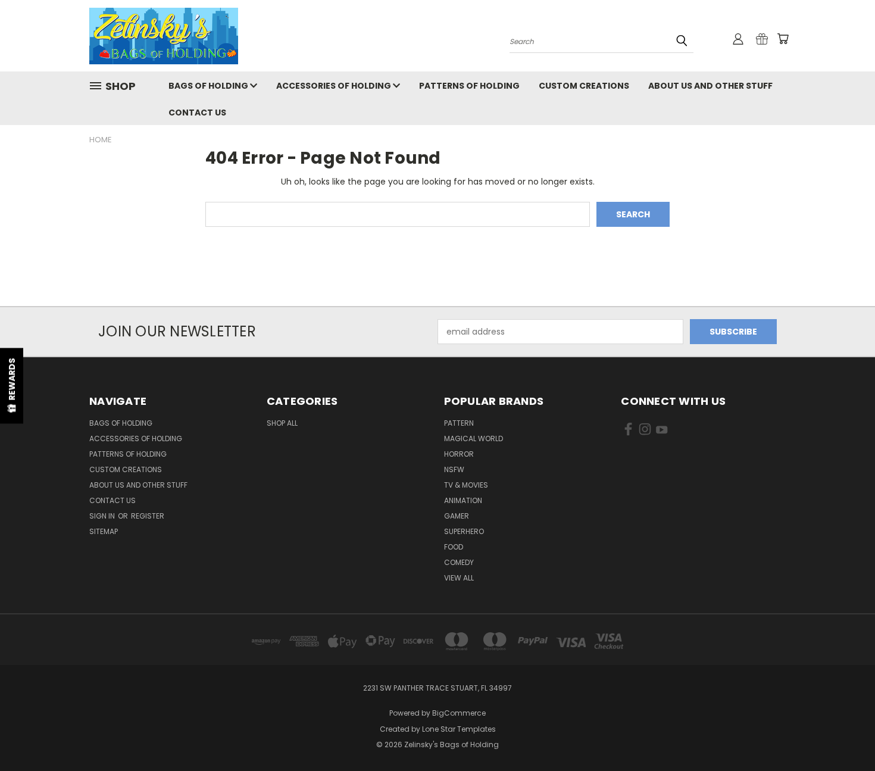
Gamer (456, 516)
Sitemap (103, 531)
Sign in (103, 516)
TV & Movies (466, 485)
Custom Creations (584, 86)
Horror (459, 454)
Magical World (473, 438)
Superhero (464, 531)
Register (147, 516)
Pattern (459, 423)
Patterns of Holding (469, 86)
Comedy (459, 562)
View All (459, 578)
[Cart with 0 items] (783, 39)
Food (453, 547)
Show (11, 385)
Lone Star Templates (459, 729)
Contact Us (197, 112)
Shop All (282, 423)
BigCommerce (459, 713)
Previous (843, 733)
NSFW (454, 469)
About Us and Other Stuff (710, 86)
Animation (463, 500)
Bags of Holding (209, 86)
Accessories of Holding (334, 86)
